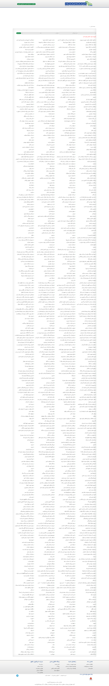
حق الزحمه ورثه (30, 459)
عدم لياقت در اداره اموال (28, 475)
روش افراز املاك (71, 523)
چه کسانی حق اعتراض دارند (27, 44)
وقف (74, 416)
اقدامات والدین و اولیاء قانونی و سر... (46, 92)
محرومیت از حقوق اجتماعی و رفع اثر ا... (25, 90)
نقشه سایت (47, 675)
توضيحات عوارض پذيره (28, 575)
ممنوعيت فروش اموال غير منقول (68, 480)
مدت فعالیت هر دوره (49, 56)
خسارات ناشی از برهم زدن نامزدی (67, 628)
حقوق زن (73, 623)
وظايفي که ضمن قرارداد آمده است (88, 173)
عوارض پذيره (72, 590)
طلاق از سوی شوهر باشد (69, 606)
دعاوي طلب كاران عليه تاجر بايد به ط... (66, 330)
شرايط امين (92, 473)
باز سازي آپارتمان (91, 361)
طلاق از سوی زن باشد (90, 606)
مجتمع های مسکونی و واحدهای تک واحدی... (86, 582)
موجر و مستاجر (51, 642)
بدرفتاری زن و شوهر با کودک (69, 597)
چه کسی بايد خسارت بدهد (69, 561)
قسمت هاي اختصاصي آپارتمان (47, 378)
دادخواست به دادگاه (50, 361)
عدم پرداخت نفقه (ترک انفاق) (27, 292)
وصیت (73, 637)
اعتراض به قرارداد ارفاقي (69, 394)
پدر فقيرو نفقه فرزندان (90, 592)
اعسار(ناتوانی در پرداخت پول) (27, 520)
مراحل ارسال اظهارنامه (90, 78)
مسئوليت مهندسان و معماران (89, 549)
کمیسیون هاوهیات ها (49, 63)
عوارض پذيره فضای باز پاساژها (88, 570)
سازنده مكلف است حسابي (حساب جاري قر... (44, 337)
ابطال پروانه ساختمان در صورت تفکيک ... (86, 87)
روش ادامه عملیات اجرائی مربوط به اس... (45, 156)
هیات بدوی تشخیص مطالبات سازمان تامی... (86, 63)
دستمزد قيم (30, 490)
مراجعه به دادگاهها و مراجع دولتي (68, 490)
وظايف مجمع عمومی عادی (89, 132)
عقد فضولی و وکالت (49, 175)
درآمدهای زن (92, 620)
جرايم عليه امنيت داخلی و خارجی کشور (87, 509)
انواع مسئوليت (51, 559)
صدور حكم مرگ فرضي (90, 466)
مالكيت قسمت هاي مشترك (27, 380)
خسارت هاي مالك (91, 259)
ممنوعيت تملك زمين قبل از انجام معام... (25, 254)
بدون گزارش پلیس (71, 640)
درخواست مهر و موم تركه (28, 480)
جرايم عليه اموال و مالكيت (27, 323)
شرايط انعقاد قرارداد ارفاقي (48, 394)
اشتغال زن (72, 620)
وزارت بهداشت (71, 542)
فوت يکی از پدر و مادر (49, 116)
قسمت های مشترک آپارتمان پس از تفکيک (66, 87)
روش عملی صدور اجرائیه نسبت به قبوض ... (24, 159)
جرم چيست (51, 244)
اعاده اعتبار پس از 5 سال (49, 385)
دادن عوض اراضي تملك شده (27, 256)
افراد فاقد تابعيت (71, 223)
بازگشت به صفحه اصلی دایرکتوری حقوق (26, 4)
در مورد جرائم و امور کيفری (27, 530)
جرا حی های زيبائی (50, 544)
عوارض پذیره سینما (29, 49)
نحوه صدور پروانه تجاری (49, 66)
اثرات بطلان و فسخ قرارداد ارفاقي (26, 390)
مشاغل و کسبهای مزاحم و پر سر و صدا (25, 106)
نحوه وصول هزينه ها (29, 366)
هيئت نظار (31, 140)
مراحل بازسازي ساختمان (90, 359)
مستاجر (93, 213)
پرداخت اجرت (72, 171)
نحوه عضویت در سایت (71, 664)
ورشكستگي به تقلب (70, 387)
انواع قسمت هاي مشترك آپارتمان (26, 378)
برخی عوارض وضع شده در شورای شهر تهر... (23, 51)
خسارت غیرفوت (29, 635)
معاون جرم (72, 237)
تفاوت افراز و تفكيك (91, 218)
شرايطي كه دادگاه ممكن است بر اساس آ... (86, 240)
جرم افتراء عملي (71, 325)
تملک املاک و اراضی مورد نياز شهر (67, 75)
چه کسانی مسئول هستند (28, 556)
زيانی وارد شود (30, 551)
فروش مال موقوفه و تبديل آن (27, 416)
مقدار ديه (93, 249)
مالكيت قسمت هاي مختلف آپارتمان (87, 382)
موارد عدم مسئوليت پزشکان (89, 544)
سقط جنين (51, 278)
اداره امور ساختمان (29, 354)
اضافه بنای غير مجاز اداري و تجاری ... (87, 94)
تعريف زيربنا (30, 568)
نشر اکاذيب (72, 270)
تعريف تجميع (92, 216)
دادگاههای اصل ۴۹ (91, 501)
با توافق (52, 635)
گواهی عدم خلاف (71, 99)
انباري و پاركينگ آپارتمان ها (27, 375)
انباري (53, 375)
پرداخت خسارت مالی (28, 644)
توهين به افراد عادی (71, 273)
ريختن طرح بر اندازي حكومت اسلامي (67, 301)
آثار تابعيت (93, 230)
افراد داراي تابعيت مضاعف (27, 223)
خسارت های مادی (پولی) (49, 554)
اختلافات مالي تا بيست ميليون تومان (25, 654)
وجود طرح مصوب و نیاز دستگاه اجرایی (25, 73)
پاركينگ (73, 375)
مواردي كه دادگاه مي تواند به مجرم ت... (46, 242)
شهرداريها (31, 540)
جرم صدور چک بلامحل (49, 273)
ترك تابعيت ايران (71, 225)
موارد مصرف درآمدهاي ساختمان (68, 370)
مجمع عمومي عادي (91, 354)
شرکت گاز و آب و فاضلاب (89, 542)
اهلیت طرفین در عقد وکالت (27, 178)
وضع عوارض (92, 587)
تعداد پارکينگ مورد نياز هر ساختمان (46, 566)
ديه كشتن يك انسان (29, 247)
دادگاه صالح (51, 463)
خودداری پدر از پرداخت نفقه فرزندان (67, 592)
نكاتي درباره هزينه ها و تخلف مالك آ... (67, 361)
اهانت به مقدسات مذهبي (90, 328)
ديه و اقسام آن (72, 251)
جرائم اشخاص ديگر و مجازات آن (88, 387)
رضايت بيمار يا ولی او (49, 542)
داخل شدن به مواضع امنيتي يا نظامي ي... (45, 297)
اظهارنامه (73, 82)
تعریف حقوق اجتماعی (49, 90)
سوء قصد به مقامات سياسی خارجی (67, 506)
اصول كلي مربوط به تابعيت (48, 230)
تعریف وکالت (72, 180)
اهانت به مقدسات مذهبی (49, 270)
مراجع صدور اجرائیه (91, 161)
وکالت (52, 647)
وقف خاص (31, 411)
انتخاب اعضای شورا (29, 56)
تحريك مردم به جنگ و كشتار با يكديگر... (66, 294)
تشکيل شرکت (51, 142)
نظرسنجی (90, 668)
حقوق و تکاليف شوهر (49, 611)
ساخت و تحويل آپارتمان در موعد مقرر (67, 344)
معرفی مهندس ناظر (91, 563)
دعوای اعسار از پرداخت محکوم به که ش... (66, 40)
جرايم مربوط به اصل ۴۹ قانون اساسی (25, 501)
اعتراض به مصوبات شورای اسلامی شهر (45, 54)
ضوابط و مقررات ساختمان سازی (26, 66)
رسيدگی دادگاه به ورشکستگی (27, 516)
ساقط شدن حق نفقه (91, 613)
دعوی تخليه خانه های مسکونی (68, 537)
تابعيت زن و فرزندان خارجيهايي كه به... (25, 225)
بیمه (53, 649)
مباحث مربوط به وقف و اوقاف (27, 651)
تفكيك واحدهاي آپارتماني (70, 382)
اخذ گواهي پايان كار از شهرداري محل (25, 342)
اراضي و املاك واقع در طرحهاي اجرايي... (87, 261)
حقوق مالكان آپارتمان (49, 456)
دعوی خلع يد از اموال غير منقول (88, 537)
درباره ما (41, 664)
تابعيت (94, 232)
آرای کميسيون (72, 104)
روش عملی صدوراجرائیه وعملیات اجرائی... (45, 159)
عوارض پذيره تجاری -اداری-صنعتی (88, 578)
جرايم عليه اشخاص (71, 282)
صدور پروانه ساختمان (70, 563)
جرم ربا (73, 306)
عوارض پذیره (72, 51)
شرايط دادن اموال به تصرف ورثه (68, 461)
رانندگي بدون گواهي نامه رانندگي (88, 285)
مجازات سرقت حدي (29, 318)
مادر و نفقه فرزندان (50, 592)
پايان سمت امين (92, 470)
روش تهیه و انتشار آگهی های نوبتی (26, 528)
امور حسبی (72, 651)
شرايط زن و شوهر (50, 599)
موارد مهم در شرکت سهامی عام (26, 121)
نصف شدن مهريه (71, 616)
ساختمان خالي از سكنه (49, 366)
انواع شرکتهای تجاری (91, 154)
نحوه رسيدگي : (92, 266)
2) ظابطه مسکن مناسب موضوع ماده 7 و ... (24, 71)
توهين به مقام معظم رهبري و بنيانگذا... (67, 328)
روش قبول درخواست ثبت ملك (47, 154)
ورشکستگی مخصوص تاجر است (26, 518)
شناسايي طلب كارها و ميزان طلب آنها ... (66, 399)
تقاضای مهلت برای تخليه (70, 206)
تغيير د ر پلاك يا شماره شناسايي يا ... (25, 285)
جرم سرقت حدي (50, 320)
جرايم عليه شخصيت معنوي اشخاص (87, 330)
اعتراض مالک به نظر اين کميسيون (88, 101)
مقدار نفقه (52, 613)
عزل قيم (52, 490)
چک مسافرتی (72, 182)
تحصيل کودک (51, 113)
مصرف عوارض (92, 49)
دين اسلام (52, 601)
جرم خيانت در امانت (70, 323)
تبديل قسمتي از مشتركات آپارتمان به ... (87, 380)
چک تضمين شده (50, 182)
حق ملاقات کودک (71, 113)
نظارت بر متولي (92, 409)
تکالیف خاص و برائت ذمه (69, 647)
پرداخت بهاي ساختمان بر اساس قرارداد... (24, 340)
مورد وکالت (72, 178)
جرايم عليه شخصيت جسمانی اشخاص (87, 282)
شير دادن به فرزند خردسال (69, 594)
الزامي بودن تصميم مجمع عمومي (68, 351)
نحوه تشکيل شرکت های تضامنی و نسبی (86, 137)
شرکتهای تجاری (92, 651)
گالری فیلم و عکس (55, 668)
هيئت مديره (93, 147)
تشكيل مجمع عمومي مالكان (48, 354)
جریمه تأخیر (30, 640)
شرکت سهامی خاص (91, 144)
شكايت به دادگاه (92, 363)
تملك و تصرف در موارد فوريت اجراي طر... (66, 254)
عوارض (93, 635)
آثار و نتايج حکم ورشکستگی (48, 516)
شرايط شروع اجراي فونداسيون (47, 194)
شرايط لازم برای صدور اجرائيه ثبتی (46, 75)
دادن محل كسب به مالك (49, 256)
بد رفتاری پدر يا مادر (29, 113)
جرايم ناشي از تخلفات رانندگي (89, 290)
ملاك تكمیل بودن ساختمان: (89, 263)
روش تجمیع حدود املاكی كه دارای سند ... (45, 523)
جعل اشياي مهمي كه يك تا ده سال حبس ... (66, 316)
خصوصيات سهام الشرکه (49, 123)
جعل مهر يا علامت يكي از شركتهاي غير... (45, 313)
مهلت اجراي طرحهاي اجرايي (69, 256)
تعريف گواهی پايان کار (90, 99)
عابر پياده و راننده (29, 118)
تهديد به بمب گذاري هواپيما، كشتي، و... (46, 294)
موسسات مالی (51, 187)
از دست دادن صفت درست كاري (88, 475)
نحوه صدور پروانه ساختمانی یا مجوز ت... (87, 68)
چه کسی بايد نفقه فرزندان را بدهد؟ (26, 592)
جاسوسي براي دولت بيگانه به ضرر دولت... (24, 297)
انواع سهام (31, 125)
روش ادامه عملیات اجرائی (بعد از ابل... (67, 159)
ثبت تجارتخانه (92, 151)
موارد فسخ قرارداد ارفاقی (69, 118)
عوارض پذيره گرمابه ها (90, 575)
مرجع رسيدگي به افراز (28, 216)
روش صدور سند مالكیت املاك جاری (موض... (23, 525)
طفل (32, 235)
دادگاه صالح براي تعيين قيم (27, 494)
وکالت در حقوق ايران (91, 182)
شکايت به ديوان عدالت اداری (27, 101)
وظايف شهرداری (50, 563)
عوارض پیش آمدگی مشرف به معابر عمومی (45, 51)
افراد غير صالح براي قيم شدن (89, 494)
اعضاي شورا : (72, 266)
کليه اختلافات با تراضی (70, 540)
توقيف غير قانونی (91, 280)
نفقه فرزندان (72, 604)
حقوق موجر (31, 209)
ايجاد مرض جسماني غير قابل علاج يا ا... (46, 287)
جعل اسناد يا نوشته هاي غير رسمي (67, 311)
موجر (74, 213)
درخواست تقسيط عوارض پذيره (47, 573)
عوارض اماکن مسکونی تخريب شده (67, 585)
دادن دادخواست (71, 532)
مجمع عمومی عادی (50, 132)
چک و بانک (31, 187)
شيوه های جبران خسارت (28, 559)
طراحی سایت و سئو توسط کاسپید (54, 682)
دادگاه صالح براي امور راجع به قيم (47, 487)
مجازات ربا (93, 306)
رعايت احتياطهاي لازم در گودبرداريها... (87, 199)
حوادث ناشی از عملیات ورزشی (68, 92)
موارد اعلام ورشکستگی (70, 518)
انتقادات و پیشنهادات (88, 666)
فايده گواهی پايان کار (29, 97)
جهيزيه (32, 618)
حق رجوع (31, 642)
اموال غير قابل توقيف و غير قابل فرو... (87, 397)
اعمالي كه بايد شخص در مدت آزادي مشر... (24, 237)
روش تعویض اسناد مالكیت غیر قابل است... (86, 525)
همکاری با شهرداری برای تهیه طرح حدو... (24, 40)
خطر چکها (52, 185)
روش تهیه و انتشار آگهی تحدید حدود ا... (25, 154)
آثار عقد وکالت (72, 168)
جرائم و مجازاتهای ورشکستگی (26, 511)
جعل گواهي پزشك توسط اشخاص (88, 311)
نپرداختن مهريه (51, 616)
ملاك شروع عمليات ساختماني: (68, 263)
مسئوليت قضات (29, 547)
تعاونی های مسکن (50, 580)
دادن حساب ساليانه (50, 480)
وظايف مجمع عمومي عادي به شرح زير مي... (24, 351)
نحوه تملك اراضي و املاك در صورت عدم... (45, 254)
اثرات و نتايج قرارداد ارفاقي (89, 394)
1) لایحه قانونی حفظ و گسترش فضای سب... (24, 68)
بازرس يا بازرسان (50, 144)
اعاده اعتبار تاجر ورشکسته (48, 511)
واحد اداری (72, 578)
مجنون (52, 235)
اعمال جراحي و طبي (70, 232)
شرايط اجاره (51, 211)
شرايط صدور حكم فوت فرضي (89, 459)
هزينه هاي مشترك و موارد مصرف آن (25, 370)
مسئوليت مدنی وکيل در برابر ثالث (67, 161)
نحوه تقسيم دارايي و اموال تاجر (26, 397)
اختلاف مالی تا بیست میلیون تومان (47, 537)
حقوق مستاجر (72, 211)
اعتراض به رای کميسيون (90, 104)
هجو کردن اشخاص (91, 270)
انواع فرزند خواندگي (71, 601)
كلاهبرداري (52, 323)
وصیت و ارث (92, 61)
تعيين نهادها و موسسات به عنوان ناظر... (66, 494)
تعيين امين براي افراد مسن (69, 487)
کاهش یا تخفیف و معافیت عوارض (26, 47)
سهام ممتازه (92, 125)
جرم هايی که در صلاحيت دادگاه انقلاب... (87, 511)
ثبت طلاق (93, 609)
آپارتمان (93, 647)
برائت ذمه (93, 640)
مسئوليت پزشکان (50, 549)
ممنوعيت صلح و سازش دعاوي (47, 478)
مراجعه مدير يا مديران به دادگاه (47, 356)
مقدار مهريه (72, 618)
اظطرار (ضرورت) (91, 235)
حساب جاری (72, 185)
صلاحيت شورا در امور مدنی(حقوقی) (87, 540)
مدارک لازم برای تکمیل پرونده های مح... (66, 66)
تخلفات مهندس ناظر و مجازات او (26, 199)
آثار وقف (93, 420)
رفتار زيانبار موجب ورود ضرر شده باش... (66, 551)
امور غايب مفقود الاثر (91, 487)
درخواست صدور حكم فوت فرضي (68, 459)
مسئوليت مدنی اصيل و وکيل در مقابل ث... (66, 163)
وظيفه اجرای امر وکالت (28, 171)
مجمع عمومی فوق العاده (69, 132)
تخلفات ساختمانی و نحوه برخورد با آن (46, 111)
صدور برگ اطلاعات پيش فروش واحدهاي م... (23, 335)
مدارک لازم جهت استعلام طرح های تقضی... (24, 78)
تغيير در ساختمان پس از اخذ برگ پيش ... (87, 335)
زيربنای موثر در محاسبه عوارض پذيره (46, 575)
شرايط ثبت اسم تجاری (90, 123)
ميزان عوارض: (51, 261)
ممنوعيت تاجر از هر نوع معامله (47, 401)
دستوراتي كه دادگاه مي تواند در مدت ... (25, 240)
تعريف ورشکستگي (91, 520)
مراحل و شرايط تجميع (28, 213)
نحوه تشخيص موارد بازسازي (69, 359)
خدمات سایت (40, 666)
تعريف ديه (93, 251)
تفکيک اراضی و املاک (49, 73)
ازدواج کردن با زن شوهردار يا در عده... (46, 292)
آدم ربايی (73, 280)
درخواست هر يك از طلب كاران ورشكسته (86, 404)
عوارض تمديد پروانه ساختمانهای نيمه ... (46, 587)
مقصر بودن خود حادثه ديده (28, 549)
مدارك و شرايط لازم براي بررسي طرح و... (66, 337)
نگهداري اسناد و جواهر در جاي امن (47, 482)
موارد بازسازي (51, 359)
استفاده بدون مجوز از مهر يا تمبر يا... (67, 313)
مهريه (94, 623)
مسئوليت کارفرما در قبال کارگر (68, 559)
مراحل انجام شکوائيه (29, 82)
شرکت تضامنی (71, 137)
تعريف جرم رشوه (29, 306)
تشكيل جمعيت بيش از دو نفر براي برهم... (24, 299)
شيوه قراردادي (51, 368)
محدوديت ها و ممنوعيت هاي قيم (88, 492)
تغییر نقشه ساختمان (70, 68)
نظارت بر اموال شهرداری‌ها (69, 42)
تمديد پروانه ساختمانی (90, 585)
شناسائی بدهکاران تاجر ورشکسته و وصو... (24, 513)
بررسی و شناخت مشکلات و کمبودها (46, 42)
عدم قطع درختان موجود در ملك (68, 199)
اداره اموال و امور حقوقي (49, 485)
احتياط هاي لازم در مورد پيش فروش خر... (45, 332)
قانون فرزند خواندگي (91, 601)
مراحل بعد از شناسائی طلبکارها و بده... (66, 513)
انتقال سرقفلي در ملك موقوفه (47, 416)
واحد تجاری (31, 578)
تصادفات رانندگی (29, 554)
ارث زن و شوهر (50, 204)
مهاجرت (52, 654)
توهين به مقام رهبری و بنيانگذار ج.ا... (25, 270)
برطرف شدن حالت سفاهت (69, 473)
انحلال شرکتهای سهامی (28, 142)
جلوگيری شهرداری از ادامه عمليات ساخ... (45, 106)
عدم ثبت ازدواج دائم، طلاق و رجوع (26, 290)
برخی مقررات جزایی (49, 128)
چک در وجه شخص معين (49, 190)
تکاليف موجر (51, 209)
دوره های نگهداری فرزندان (27, 594)
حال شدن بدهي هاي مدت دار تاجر (26, 399)
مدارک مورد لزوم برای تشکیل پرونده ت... (66, 73)
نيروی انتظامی (51, 540)
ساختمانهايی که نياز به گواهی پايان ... (67, 97)
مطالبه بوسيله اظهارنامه (49, 363)
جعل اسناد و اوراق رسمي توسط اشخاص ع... (24, 311)
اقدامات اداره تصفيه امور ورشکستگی (87, 516)
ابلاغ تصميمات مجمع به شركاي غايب (46, 351)
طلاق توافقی (30, 604)
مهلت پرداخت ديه (71, 247)
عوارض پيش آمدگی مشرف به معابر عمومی (65, 587)
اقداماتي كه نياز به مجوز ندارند (48, 201)
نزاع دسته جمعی (29, 278)
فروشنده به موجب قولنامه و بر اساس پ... (86, 373)
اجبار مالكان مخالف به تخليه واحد (68, 356)
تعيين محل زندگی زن (49, 620)
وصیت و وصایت (30, 59)
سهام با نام (51, 125)
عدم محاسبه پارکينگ (70, 568)
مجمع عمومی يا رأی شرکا (90, 142)
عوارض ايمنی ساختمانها (90, 590)
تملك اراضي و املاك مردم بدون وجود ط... (24, 251)
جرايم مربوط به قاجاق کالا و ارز (47, 504)
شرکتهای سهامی (71, 149)
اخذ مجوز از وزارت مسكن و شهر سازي (25, 337)
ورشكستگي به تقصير (70, 390)
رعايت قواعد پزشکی (91, 547)
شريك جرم (51, 237)
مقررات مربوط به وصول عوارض (88, 54)
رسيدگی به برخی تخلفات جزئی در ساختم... (45, 101)
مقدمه (94, 163)
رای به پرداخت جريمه (49, 94)
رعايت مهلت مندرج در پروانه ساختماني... (66, 197)
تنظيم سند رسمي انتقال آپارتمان (88, 344)
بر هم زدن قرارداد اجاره (49, 206)
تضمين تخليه (92, 209)
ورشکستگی (51, 651)
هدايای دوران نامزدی (91, 628)
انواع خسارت (30, 561)
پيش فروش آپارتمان (49, 520)
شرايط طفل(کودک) (70, 599)
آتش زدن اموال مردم (29, 504)
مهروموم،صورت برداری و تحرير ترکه (46, 535)
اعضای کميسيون (29, 104)
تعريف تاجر (31, 404)
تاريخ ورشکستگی (71, 516)
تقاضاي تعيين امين (71, 463)
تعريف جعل (31, 316)
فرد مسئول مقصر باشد (49, 551)
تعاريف (31, 192)
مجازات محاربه (71, 509)
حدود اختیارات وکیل (91, 178)
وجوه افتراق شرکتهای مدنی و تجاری (67, 151)
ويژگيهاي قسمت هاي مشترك (68, 380)
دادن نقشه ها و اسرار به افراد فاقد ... (87, 299)
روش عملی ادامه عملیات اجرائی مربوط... (86, 159)
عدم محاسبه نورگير (50, 568)
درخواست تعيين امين (49, 470)
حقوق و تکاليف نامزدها (28, 628)
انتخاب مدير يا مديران (28, 347)
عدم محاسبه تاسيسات (28, 566)
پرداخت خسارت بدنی (70, 644)
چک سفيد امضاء (71, 187)
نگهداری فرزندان (71, 630)
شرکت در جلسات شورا (90, 56)
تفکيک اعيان (30, 87)
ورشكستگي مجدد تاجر (49, 390)
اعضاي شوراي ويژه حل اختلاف (47, 266)
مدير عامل (93, 130)
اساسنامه (52, 147)
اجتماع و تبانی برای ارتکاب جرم (88, 506)
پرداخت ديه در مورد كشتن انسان (47, 249)
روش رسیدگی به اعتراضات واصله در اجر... (86, 156)
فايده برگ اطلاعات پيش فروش (26, 332)
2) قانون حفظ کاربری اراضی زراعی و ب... (45, 68)
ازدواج (32, 630)
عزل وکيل (52, 166)
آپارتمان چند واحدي (50, 382)
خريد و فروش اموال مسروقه (27, 275)
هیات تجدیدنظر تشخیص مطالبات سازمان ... (24, 61)
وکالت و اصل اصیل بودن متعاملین (47, 178)
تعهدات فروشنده (91, 347)
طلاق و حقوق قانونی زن (28, 606)
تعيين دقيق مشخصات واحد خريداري (87, 332)
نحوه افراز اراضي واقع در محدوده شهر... (45, 216)
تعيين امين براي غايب (49, 466)
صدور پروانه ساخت (29, 632)
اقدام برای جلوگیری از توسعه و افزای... (46, 637)
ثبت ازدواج (52, 625)
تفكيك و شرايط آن (71, 216)
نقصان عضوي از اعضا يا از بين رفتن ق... (66, 287)
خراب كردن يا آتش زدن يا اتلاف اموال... (25, 304)
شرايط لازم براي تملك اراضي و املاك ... (25, 259)
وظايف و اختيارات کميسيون (89, 106)
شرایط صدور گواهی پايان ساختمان (46, 97)
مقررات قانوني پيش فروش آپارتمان (87, 340)
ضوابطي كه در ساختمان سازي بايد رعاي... (45, 199)
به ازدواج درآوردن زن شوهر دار (68, 292)
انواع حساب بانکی (50, 192)
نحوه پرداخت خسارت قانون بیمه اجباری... (86, 642)
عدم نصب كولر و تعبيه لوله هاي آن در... (87, 197)
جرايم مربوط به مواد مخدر (90, 504)
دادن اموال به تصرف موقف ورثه (68, 466)
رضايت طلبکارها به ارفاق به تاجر (88, 513)
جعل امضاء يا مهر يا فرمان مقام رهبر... (46, 316)
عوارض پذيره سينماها (28, 570)
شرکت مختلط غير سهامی (48, 135)
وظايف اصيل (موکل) (70, 173)
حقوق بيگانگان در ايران (49, 223)
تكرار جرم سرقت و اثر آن (90, 320)
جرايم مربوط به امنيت (49, 304)
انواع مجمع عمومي (71, 354)
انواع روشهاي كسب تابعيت (69, 230)
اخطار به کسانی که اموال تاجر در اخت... (45, 513)
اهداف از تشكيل (71, 268)
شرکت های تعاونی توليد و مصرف (68, 135)
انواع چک (73, 192)
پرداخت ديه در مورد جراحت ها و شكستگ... (66, 249)
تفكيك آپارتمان (51, 218)
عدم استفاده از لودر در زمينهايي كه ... (25, 194)
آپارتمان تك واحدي (29, 382)
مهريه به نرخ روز (29, 616)
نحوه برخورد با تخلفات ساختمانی (26, 109)
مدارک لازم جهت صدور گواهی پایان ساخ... (66, 80)
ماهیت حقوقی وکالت (28, 180)
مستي (73, 235)
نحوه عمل (93, 71)
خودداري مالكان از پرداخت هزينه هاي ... (87, 366)
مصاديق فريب (30, 623)
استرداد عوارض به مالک (28, 582)
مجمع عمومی (72, 147)
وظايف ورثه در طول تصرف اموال (88, 461)
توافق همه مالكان (71, 368)
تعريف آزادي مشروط (70, 240)
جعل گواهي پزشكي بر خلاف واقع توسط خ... (24, 309)
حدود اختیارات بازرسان (70, 128)
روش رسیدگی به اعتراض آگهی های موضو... (45, 528)
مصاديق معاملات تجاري (49, 330)
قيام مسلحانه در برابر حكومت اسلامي (46, 301)
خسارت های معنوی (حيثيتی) (89, 554)
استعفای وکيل (72, 166)
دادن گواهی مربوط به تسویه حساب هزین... (66, 220)
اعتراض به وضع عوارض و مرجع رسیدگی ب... (44, 47)
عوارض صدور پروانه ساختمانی (47, 590)
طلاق (53, 630)
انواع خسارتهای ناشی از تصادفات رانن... (45, 121)
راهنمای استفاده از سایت (70, 666)
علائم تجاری (51, 149)
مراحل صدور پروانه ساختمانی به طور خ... (24, 111)
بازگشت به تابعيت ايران (90, 225)
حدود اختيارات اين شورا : (90, 268)
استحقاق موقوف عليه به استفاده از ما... (87, 411)
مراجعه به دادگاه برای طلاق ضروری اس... (66, 609)
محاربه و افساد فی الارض (28, 509)
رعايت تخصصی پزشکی (28, 544)
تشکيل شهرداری (91, 566)
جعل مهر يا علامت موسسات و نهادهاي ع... (24, 313)
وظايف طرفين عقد (29, 173)
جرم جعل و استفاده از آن (90, 318)
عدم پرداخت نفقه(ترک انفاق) (69, 613)
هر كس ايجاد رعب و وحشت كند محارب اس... (85, 304)
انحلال (73, 140)
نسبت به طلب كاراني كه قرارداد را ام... (46, 392)
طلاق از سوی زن (50, 609)
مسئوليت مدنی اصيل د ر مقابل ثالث (46, 161)
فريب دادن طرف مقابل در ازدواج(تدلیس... (66, 290)
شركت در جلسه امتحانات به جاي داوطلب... (66, 309)
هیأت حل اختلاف (71, 44)
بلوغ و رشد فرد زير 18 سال (27, 473)
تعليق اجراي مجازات (70, 242)
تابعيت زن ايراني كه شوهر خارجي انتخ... (45, 225)
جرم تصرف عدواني (50, 318)
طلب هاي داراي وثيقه (70, 397)
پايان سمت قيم (92, 490)
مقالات (58, 666)
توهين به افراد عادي (29, 328)
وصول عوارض (72, 49)
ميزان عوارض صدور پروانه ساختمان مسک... (24, 585)
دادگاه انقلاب (92, 654)
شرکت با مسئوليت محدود (89, 135)
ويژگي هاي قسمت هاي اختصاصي (88, 378)
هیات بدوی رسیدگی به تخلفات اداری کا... (66, 61)
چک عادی (31, 182)
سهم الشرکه (72, 142)
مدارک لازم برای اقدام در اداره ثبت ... (67, 78)
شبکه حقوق (58, 684)
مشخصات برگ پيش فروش (69, 335)
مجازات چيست (71, 244)
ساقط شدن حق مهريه (90, 616)
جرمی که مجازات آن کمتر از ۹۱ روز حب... (86, 535)
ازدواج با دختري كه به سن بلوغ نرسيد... (46, 290)
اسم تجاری (31, 149)
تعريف (94, 97)
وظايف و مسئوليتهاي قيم (69, 492)
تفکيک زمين (92, 90)
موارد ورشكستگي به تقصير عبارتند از (87, 390)
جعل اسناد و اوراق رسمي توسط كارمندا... (86, 313)
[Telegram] (17, 676)
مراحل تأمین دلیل (91, 85)
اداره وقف (31, 418)
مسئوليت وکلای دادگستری (69, 547)
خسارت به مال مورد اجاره (27, 206)
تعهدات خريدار (92, 342)
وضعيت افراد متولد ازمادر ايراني (47, 228)
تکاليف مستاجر (92, 211)
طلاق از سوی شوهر (29, 609)
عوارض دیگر (92, 51)
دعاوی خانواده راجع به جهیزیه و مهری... (87, 40)
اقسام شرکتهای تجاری (90, 140)
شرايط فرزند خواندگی (28, 599)
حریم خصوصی (63, 675)
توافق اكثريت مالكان (91, 368)
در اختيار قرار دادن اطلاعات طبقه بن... (67, 297)
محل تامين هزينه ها (50, 370)
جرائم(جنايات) (30, 647)
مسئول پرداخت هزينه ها (70, 366)
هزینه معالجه (72, 635)
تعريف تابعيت (30, 230)
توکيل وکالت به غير (50, 168)
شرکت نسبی (30, 132)
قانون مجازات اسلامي (28, 244)
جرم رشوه (93, 309)
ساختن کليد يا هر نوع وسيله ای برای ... (87, 278)
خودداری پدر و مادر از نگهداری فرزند (46, 594)
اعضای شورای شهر (71, 56)
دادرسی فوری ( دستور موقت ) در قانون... (86, 82)
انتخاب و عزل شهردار (28, 42)
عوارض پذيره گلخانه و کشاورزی (88, 573)
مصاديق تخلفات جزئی (70, 101)
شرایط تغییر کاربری (50, 71)
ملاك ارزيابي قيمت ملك (70, 259)
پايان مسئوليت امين (50, 461)
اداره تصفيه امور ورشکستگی (89, 518)
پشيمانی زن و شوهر (49, 597)
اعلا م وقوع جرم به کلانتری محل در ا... (46, 532)
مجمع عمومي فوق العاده (49, 349)
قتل (32, 280)
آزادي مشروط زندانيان (49, 240)
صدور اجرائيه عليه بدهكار (28, 361)
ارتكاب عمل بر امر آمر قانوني (48, 232)
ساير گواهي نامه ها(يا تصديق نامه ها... (46, 309)
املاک (73, 530)
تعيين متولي (51, 409)
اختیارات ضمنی (30, 175)
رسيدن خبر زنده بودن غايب (27, 463)
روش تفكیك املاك (91, 523)
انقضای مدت (30, 163)
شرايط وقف (72, 420)
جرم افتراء (31, 268)
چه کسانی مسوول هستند (69, 121)
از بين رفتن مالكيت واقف (69, 411)
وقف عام (52, 411)
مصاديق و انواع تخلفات (90, 111)
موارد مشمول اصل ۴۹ (70, 501)
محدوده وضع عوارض (49, 49)
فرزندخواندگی (51, 604)
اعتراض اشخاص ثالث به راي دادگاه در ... (87, 499)
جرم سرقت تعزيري (71, 320)
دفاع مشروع (92, 92)
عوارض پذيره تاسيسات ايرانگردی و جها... (66, 570)
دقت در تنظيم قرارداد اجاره (89, 206)
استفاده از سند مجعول (49, 275)
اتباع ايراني (31, 228)
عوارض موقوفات (50, 585)
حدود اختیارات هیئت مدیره (48, 130)
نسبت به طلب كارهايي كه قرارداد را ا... (25, 392)
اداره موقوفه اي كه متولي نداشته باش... (87, 406)
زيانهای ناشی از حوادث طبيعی (89, 551)
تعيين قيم (31, 497)
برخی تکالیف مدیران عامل (27, 128)
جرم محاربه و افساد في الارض (68, 304)
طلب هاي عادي (51, 397)
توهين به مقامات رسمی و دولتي (88, 273)
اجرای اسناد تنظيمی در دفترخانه (88, 530)
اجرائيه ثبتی (31, 80)
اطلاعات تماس (89, 664)
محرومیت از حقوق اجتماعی (69, 90)
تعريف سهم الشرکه (29, 123)
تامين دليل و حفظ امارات (69, 535)
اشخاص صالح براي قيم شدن (48, 494)
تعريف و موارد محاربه (49, 509)
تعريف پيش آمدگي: (71, 261)
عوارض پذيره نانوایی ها (70, 575)
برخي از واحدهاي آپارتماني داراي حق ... (46, 373)
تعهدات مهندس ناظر (91, 201)
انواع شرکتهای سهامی (90, 149)
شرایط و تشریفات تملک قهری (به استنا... (86, 75)
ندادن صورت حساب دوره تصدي (68, 478)
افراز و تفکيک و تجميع (90, 220)
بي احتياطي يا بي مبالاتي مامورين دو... (87, 297)
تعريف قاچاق (72, 504)
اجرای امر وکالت (50, 163)
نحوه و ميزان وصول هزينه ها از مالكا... (87, 370)
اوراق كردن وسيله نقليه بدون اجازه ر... (46, 285)
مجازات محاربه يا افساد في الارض (88, 301)
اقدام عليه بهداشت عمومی (69, 275)
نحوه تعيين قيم (92, 497)
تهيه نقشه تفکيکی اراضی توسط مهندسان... (45, 85)
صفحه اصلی (93, 26)
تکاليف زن (31, 611)
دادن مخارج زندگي (71, 485)
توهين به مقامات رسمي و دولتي (47, 328)
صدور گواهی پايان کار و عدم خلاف (26, 99)
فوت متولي (72, 406)
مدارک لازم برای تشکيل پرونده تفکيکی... (24, 85)
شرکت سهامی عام (71, 144)
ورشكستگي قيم (91, 478)
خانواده (94, 649)
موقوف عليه (30, 413)
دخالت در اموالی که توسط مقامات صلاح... (66, 278)
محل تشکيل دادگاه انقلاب (69, 511)
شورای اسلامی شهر (91, 59)
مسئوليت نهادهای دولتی (49, 547)
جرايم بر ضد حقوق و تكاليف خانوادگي (87, 294)
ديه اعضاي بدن (51, 247)
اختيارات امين (72, 468)
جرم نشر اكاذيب (29, 325)
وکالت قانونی (92, 175)
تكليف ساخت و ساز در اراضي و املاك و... (86, 256)
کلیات (32, 637)
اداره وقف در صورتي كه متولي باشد (25, 409)
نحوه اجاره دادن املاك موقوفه (48, 418)
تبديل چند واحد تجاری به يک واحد (68, 573)
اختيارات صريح (72, 175)
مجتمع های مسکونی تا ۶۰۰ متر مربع (67, 582)
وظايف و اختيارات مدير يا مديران (47, 347)
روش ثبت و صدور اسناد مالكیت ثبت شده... (45, 525)
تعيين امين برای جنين (29, 492)
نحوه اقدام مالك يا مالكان (48, 335)
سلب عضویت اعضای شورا (48, 40)
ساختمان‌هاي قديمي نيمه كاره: (27, 261)
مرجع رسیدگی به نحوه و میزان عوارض (67, 47)
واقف (94, 416)
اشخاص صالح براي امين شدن (89, 463)
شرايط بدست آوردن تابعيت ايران (68, 228)
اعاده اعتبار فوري (29, 385)
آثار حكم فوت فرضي (29, 456)
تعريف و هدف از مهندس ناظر (68, 201)
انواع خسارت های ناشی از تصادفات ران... (86, 559)
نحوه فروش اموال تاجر (28, 394)
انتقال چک (31, 185)
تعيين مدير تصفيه (91, 401)
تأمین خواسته (51, 82)
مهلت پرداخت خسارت (90, 637)
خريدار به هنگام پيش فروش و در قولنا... (66, 373)
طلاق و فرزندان (50, 606)
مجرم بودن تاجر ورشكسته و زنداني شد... (45, 399)
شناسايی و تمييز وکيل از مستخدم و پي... (24, 161)
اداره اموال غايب (29, 466)
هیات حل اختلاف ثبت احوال (48, 61)
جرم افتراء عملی (50, 268)
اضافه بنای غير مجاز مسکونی (68, 94)
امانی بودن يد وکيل (50, 171)
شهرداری (52, 632)
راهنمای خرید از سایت (71, 668)
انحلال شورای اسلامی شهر (69, 54)
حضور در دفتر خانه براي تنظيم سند (67, 340)
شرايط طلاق (92, 611)
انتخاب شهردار (30, 563)
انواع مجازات (92, 244)
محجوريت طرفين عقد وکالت (89, 166)
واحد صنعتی (51, 578)
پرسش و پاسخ (92, 204)
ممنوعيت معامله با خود (28, 478)
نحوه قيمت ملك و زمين (49, 259)
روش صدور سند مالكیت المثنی (68, 525)
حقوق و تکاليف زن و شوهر (89, 630)
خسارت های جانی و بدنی (69, 554)
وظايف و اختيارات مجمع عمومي (88, 351)
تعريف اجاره (51, 213)
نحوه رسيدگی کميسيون (49, 104)
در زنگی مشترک (91, 118)
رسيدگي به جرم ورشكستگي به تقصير (25, 387)
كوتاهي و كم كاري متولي (49, 406)
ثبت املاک (73, 632)
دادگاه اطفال (51, 59)
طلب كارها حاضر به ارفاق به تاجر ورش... (86, 399)
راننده (53, 118)
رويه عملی (72, 654)
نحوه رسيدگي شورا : (29, 266)
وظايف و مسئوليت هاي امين (27, 461)
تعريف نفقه (93, 594)
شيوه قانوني (30, 368)
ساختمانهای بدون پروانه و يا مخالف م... (46, 109)
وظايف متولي (72, 409)
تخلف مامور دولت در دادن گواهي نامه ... (25, 282)
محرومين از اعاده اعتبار (90, 385)
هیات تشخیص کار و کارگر (69, 63)
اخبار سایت (57, 664)
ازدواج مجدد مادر (71, 116)
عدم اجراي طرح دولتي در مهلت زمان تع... (45, 251)
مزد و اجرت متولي (29, 406)
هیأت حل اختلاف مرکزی (90, 44)
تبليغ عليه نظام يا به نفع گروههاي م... (46, 299)
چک (74, 190)
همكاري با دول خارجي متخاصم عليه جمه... (24, 294)
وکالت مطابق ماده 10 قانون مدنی (88, 180)
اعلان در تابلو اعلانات (29, 363)
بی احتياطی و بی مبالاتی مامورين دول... (87, 275)
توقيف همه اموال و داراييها (69, 401)
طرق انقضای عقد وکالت (28, 166)
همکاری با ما (40, 672)
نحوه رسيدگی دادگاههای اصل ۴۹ (26, 499)
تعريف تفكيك (30, 218)
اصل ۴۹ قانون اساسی (49, 501)
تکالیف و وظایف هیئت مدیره (69, 130)
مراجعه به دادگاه (71, 385)
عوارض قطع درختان (29, 587)
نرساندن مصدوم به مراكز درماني (88, 287)
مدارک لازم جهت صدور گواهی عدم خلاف (86, 80)
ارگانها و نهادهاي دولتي (28, 201)
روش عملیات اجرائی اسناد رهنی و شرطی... (65, 156)
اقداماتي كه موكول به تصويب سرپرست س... (65, 418)
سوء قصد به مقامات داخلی (48, 506)
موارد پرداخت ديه (29, 249)
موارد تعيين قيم (71, 497)
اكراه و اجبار (30, 232)
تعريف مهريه (51, 618)
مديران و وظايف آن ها (90, 349)
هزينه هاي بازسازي (91, 356)
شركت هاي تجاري (50, 404)
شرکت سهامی (51, 137)
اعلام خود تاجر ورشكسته (69, 404)
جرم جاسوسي (72, 299)
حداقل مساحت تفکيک (70, 85)
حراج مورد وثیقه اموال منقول (27, 156)
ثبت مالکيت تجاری (50, 151)
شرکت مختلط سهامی (28, 135)
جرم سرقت (30, 320)
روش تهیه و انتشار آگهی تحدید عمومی (67, 528)
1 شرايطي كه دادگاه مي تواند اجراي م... (87, 242)
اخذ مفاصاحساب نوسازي (49, 342)
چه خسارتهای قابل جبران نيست (88, 561)
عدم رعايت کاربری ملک (90, 109)
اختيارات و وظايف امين (70, 470)
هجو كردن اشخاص (91, 325)
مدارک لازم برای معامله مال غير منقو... (46, 80)
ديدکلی (94, 580)
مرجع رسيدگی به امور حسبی (69, 499)
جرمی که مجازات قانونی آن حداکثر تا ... (25, 532)
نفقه (32, 620)
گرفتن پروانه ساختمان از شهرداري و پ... (24, 344)
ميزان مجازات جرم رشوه (48, 306)
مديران (52, 140)
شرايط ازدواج (30, 625)
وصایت (73, 642)
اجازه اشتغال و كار (91, 482)
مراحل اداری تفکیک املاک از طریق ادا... (25, 63)
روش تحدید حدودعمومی (90, 528)
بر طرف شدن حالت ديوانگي (48, 473)
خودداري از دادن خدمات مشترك (68, 363)
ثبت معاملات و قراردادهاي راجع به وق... (87, 418)
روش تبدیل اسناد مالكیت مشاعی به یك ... (24, 523)
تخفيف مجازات (30, 242)
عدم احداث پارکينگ (29, 92)
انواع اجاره (31, 211)
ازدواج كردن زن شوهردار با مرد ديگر (87, 292)
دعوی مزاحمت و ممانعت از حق (26, 535)
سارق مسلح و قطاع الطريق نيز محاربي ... (24, 301)
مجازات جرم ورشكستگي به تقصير (47, 387)
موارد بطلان (93, 392)
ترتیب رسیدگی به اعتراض (48, 44)
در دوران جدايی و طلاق (28, 116)
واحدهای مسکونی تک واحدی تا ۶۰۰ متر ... (45, 582)
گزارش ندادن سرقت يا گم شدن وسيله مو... (65, 285)
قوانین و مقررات (39, 668)
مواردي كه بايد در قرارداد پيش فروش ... (87, 337)
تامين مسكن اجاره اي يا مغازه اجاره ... (25, 356)
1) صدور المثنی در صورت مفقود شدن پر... (86, 73)
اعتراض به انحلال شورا (90, 47)
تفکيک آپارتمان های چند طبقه (48, 87)
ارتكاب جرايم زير (71, 475)
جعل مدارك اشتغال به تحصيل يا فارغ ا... (87, 316)
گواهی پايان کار (51, 99)
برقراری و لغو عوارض (90, 42)
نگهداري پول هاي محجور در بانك (68, 482)
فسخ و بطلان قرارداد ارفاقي (69, 392)
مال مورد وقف (51, 413)
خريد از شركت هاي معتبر (69, 332)
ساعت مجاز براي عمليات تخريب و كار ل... (45, 197)
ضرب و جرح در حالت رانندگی (27, 273)
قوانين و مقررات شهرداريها (69, 566)
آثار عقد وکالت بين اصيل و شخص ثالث (87, 168)
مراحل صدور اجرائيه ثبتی (28, 75)
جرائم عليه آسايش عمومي (69, 318)
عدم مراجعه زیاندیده (91, 644)
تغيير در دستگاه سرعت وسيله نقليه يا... (46, 282)
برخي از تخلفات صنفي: (28, 263)
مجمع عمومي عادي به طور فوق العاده (25, 349)
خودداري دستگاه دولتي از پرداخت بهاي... (87, 254)
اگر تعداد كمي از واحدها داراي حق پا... (25, 373)
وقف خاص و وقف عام (49, 420)
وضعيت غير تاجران (50, 518)
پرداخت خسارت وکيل (90, 171)
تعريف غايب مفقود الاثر (90, 468)
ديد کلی (93, 194)
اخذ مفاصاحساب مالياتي (70, 342)
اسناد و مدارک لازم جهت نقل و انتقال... (46, 78)
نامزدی (94, 632)
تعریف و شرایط (30, 130)
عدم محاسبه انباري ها (90, 568)
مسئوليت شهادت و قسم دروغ (68, 549)
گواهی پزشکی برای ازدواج (69, 625)
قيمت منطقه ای (30, 580)
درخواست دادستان (29, 401)
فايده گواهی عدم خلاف (28, 94)
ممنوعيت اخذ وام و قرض (90, 480)
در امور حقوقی (51, 530)
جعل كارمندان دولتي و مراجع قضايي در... (45, 311)
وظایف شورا (30, 54)
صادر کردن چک (92, 190)
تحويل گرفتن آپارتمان (49, 340)
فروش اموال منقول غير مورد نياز (26, 482)
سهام (94, 128)
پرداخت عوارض (92, 113)
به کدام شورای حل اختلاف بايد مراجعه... (87, 532)
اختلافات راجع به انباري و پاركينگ (88, 375)
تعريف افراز (72, 218)
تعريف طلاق (72, 611)
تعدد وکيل (31, 168)
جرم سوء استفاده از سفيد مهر (89, 323)
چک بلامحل (93, 192)
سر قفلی (73, 209)
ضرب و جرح (51, 280)
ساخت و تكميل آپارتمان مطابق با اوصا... (45, 344)
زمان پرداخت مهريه (91, 618)
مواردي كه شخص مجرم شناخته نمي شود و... (86, 237)
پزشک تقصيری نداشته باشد (27, 542)
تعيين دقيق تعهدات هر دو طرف (26, 330)
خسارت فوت (51, 640)
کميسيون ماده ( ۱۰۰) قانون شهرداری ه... (66, 106)
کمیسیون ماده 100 (71, 59)
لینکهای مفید (56, 670)
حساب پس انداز (92, 185)
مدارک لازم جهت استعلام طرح (68, 71)
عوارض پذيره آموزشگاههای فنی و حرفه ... (24, 573)
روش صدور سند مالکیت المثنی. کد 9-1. (87, 66)
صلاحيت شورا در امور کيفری (27, 537)
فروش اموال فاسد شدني (90, 485)
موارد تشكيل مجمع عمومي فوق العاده (67, 349)
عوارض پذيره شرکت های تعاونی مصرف (45, 570)
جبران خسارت (51, 561)
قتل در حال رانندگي (29, 287)
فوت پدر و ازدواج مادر (90, 116)
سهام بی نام (72, 125)
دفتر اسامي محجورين (28, 487)
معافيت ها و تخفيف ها (70, 580)
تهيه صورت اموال (29, 485)
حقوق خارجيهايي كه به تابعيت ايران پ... (87, 228)
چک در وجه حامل (29, 190)
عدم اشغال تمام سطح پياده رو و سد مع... (24, 197)
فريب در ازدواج (92, 625)
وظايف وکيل (51, 173)
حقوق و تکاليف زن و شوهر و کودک (26, 597)
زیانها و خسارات (71, 649)
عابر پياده (93, 121)
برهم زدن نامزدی (50, 628)
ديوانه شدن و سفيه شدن (49, 475)
